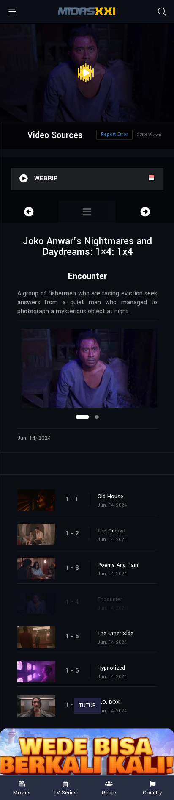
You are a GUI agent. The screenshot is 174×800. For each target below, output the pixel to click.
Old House (110, 496)
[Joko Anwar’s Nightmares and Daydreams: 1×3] (29, 212)
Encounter (110, 599)
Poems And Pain (118, 565)
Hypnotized (111, 668)
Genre (109, 792)
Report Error (114, 134)
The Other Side (115, 633)
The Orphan (111, 531)
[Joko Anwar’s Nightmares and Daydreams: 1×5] (145, 212)
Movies (22, 792)
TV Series (65, 792)
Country (152, 792)
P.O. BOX (109, 702)
